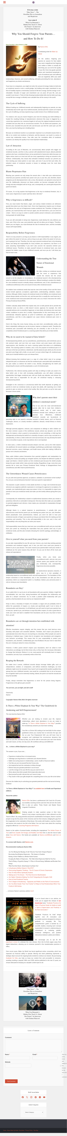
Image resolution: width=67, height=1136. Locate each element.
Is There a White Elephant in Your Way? (42, 723)
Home (4, 1130)
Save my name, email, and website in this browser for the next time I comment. (64, 1066)
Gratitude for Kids (12, 958)
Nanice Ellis (44, 47)
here (31, 891)
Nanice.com (29, 842)
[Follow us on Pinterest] (36, 1097)
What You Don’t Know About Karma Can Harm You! (23, 866)
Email (35, 1054)
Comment (8, 1037)
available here (39, 788)
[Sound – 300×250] (19, 406)
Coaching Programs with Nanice (29, 825)
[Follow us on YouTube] (44, 1097)
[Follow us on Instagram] (31, 1097)
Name (7, 1054)
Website (7, 1062)
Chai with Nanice (15, 835)
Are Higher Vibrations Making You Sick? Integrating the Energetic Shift (30, 877)
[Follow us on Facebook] (23, 1097)
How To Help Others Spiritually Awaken (21, 872)
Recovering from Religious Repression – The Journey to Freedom (27, 854)
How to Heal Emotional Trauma (18, 879)
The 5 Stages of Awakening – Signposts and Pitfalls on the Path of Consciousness (34, 881)
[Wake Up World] (33, 2)
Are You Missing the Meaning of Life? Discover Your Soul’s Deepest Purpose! (30, 852)
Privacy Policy (29, 1130)
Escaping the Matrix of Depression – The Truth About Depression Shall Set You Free (32, 859)
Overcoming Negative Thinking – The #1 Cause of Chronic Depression (30, 870)
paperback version (12, 942)
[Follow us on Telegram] (40, 1097)
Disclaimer (21, 1130)
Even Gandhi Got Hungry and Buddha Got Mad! (27, 832)
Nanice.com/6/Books (46, 835)
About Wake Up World (12, 1130)
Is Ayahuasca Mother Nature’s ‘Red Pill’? (21, 868)
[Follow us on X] (27, 1097)
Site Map (36, 1130)
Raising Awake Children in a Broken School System (23, 856)
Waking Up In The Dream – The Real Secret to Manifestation (27, 875)
